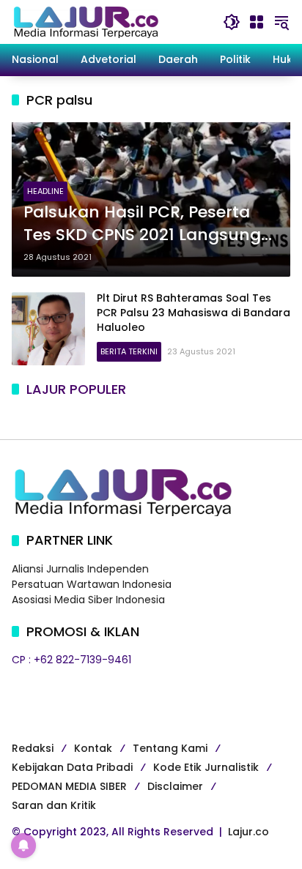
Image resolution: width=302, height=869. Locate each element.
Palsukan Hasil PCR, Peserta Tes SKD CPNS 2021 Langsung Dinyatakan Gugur (142, 224)
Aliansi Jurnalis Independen (80, 569)
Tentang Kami (170, 748)
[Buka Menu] (256, 22)
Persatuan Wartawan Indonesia (92, 584)
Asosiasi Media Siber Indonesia (88, 599)
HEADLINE (45, 191)
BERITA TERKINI (129, 351)
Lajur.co (248, 831)
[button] (231, 22)
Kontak (93, 748)
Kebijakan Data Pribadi (72, 767)
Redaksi (33, 748)
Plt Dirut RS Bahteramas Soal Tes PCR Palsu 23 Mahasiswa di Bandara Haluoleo (193, 312)
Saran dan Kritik (54, 805)
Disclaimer (175, 786)
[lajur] (85, 21)
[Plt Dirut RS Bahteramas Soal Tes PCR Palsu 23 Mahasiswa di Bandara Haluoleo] (48, 328)
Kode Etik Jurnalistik (206, 767)
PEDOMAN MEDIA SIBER (69, 786)
